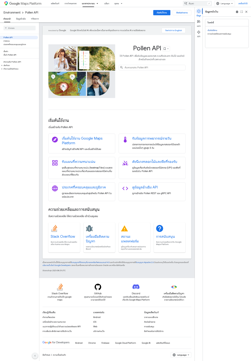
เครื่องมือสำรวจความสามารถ (54, 322)
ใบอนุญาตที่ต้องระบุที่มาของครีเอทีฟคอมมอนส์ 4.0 (90, 262)
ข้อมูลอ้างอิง (21, 18)
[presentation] (116, 120)
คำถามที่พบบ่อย (49, 317)
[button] (19, 65)
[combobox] (197, 3)
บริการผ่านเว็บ (99, 331)
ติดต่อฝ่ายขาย (182, 12)
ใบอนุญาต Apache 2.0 (145, 262)
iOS (94, 322)
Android (97, 317)
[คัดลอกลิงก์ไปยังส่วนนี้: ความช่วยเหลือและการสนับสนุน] (103, 210)
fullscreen (241, 12)
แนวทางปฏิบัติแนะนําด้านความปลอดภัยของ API (62, 326)
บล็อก (106, 3)
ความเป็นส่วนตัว (59, 355)
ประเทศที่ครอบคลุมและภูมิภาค (84, 187)
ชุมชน (116, 3)
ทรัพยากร (35, 18)
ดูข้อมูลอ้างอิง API (145, 187)
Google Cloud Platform (125, 343)
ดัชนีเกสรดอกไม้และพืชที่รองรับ (154, 161)
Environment (11, 12)
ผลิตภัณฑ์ (55, 3)
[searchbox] (19, 28)
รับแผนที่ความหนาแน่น (78, 161)
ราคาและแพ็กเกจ (151, 317)
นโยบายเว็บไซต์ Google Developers (57, 265)
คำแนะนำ (7, 18)
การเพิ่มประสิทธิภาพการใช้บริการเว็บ (57, 331)
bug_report (237, 12)
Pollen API (31, 12)
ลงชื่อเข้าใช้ (243, 3)
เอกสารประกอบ (88, 3)
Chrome (92, 343)
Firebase (105, 343)
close (246, 12)
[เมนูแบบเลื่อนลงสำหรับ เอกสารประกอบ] (98, 3)
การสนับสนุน (165, 236)
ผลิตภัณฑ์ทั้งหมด (163, 343)
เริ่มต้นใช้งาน (162, 12)
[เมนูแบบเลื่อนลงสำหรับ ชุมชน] (122, 3)
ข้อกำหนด (46, 355)
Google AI (146, 343)
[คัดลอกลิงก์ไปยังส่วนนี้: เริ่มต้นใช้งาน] (73, 121)
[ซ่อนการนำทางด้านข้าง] (35, 356)
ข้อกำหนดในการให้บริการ (154, 331)
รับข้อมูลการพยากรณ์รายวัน (151, 138)
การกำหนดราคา (70, 3)
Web (95, 326)
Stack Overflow (63, 236)
